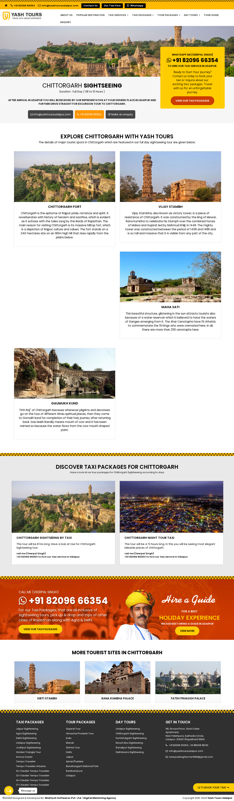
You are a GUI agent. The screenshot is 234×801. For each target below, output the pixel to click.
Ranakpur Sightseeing (129, 747)
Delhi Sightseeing (26, 738)
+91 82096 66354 (24, 5)
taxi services (117, 15)
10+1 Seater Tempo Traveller (32, 770)
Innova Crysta (24, 756)
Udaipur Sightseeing (28, 742)
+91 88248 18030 (198, 745)
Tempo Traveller (26, 761)
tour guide (211, 15)
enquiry (65, 22)
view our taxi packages (192, 101)
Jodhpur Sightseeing (28, 747)
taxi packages (142, 15)
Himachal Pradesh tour (80, 733)
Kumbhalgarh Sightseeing (131, 738)
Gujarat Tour (73, 728)
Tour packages (168, 15)
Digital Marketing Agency (99, 798)
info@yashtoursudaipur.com (59, 5)
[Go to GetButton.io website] (9, 797)
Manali (70, 742)
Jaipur (69, 756)
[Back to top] (187, 787)
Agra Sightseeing (26, 733)
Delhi (69, 752)
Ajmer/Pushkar (75, 761)
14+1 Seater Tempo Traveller (32, 780)
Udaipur (71, 775)
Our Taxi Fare (112, 5)
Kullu (68, 738)
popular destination (90, 15)
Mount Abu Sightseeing (129, 742)
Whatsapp (136, 5)
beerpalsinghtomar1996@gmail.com (191, 756)
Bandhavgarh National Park (82, 766)
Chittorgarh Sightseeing (130, 733)
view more (187, 631)
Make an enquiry (122, 114)
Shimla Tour (73, 747)
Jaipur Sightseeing (27, 728)
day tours (191, 15)
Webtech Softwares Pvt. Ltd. (63, 798)
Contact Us (90, 5)
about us (66, 15)
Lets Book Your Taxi (212, 787)
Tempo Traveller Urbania (31, 766)
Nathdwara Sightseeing (130, 752)
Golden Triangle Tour (28, 752)
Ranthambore (74, 770)
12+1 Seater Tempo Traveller (32, 775)
